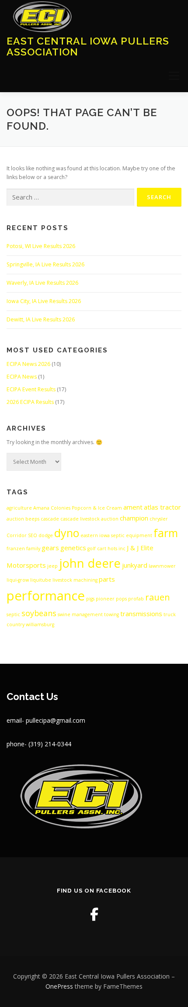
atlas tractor (162, 507)
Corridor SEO (22, 535)
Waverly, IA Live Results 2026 (42, 282)
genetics (73, 547)
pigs (90, 599)
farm (165, 532)
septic (13, 614)
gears (50, 547)
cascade (50, 519)
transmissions (141, 613)
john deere (90, 563)
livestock (62, 580)
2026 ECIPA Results (30, 402)
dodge (45, 535)
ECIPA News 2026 (28, 364)
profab (136, 599)
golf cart (96, 548)
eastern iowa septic (102, 535)
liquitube (40, 580)
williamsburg (40, 624)
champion (134, 518)
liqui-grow (18, 580)
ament (133, 507)
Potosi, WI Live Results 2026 (41, 246)
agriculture (19, 508)
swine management (80, 614)
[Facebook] (94, 914)
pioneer (105, 599)
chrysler (159, 519)
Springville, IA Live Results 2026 (45, 264)
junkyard (134, 565)
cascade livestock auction (89, 519)
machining (85, 580)
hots (112, 548)
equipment (139, 535)
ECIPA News (22, 376)
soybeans (38, 613)
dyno (66, 532)
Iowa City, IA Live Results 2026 (44, 301)
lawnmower (162, 566)
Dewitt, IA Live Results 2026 (41, 319)
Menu (173, 75)
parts (107, 579)
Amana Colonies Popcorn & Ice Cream (77, 508)
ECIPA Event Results (31, 389)
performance (46, 595)
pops (121, 599)
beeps (32, 519)
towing (111, 614)
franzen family (23, 548)
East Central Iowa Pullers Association (88, 46)
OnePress (59, 986)
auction (15, 519)
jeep (52, 566)
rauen (157, 597)
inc (121, 548)
